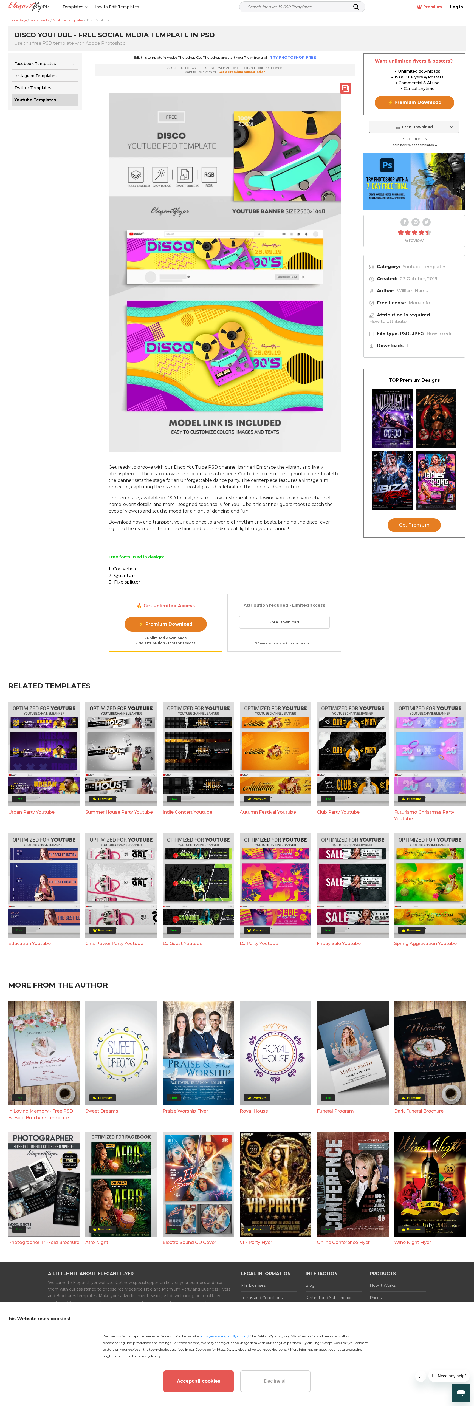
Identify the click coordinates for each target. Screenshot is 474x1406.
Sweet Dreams (101, 1111)
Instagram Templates (35, 75)
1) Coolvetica (122, 569)
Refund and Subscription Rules (329, 1301)
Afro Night (96, 1242)
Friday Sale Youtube (339, 943)
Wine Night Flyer (412, 1242)
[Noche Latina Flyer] (436, 418)
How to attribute (388, 321)
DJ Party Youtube (259, 943)
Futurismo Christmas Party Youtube (424, 815)
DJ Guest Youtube (182, 943)
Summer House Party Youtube (119, 812)
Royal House (254, 1111)
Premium (432, 6)
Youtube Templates (425, 266)
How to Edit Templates (116, 6)
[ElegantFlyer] (28, 7)
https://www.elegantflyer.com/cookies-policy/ (253, 1349)
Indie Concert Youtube (187, 812)
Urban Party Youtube (31, 812)
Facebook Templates (35, 63)
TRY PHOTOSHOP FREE (293, 57)
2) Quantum (122, 575)
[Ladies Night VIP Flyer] (436, 480)
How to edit (440, 333)
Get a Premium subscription (242, 72)
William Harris (412, 290)
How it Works (383, 1285)
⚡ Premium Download (166, 624)
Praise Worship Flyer (185, 1111)
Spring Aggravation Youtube (425, 943)
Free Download (284, 622)
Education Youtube (29, 943)
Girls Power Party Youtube (114, 943)
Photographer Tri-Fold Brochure (43, 1242)
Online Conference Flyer (343, 1242)
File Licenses (253, 1285)
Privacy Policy (149, 1356)
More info (419, 302)
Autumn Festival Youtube (268, 812)
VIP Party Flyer (256, 1242)
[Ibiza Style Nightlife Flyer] (392, 480)
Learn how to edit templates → (414, 145)
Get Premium (414, 525)
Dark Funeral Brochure (419, 1111)
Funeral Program (335, 1111)
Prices (376, 1297)
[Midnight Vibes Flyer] (392, 418)
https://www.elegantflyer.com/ (224, 1336)
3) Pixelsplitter (124, 582)
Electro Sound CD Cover (189, 1242)
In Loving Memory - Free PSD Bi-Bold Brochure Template (40, 1114)
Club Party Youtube (338, 812)
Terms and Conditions (262, 1297)
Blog (310, 1285)
